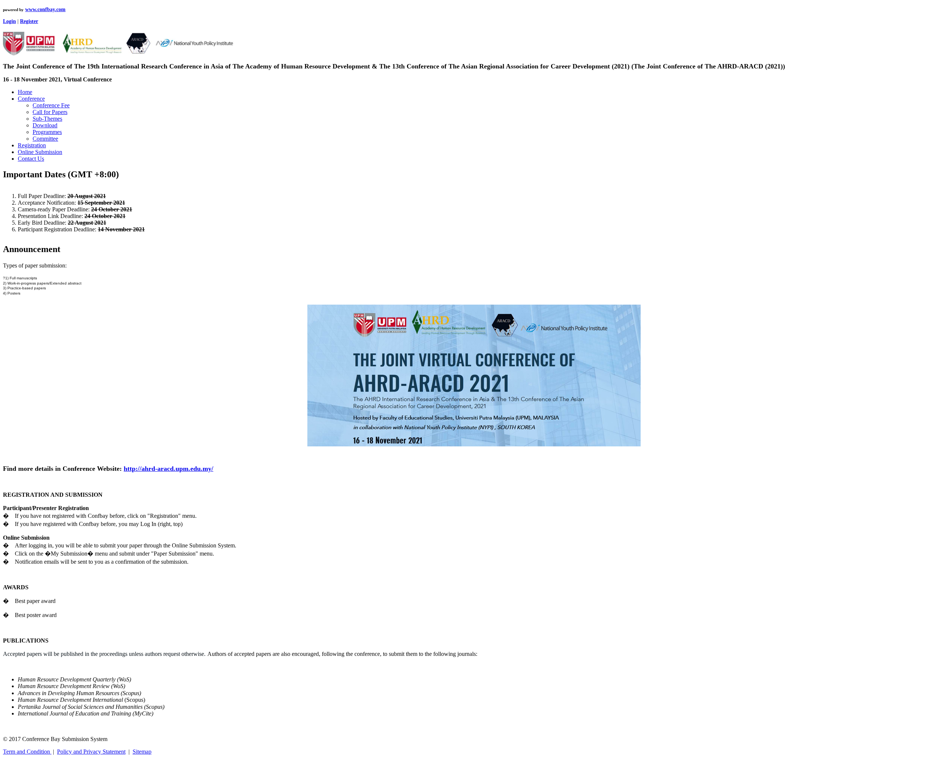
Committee (45, 138)
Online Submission (40, 152)
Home (25, 92)
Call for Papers (50, 112)
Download (45, 125)
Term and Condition (27, 751)
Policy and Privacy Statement (91, 751)
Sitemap (142, 751)
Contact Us (31, 158)
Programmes (47, 132)
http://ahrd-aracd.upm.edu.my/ (168, 468)
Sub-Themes (47, 118)
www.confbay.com (45, 9)
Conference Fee (51, 105)
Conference (31, 98)
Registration (32, 145)
